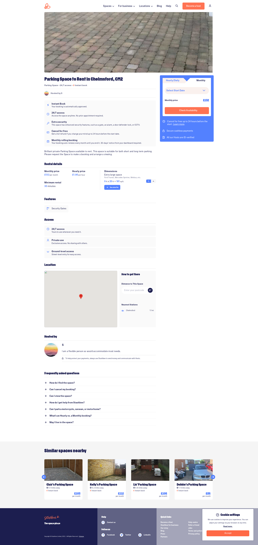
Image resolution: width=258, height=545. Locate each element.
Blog (159, 6)
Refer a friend (193, 525)
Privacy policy (194, 534)
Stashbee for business (169, 525)
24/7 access (66, 85)
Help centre (193, 522)
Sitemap (81, 536)
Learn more (178, 124)
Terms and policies (195, 531)
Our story (164, 528)
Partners (164, 537)
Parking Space (51, 85)
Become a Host (167, 522)
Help (168, 6)
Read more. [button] (227, 526)
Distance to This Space (132, 284)
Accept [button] (228, 533)
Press (163, 534)
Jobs (190, 528)
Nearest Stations (129, 305)
